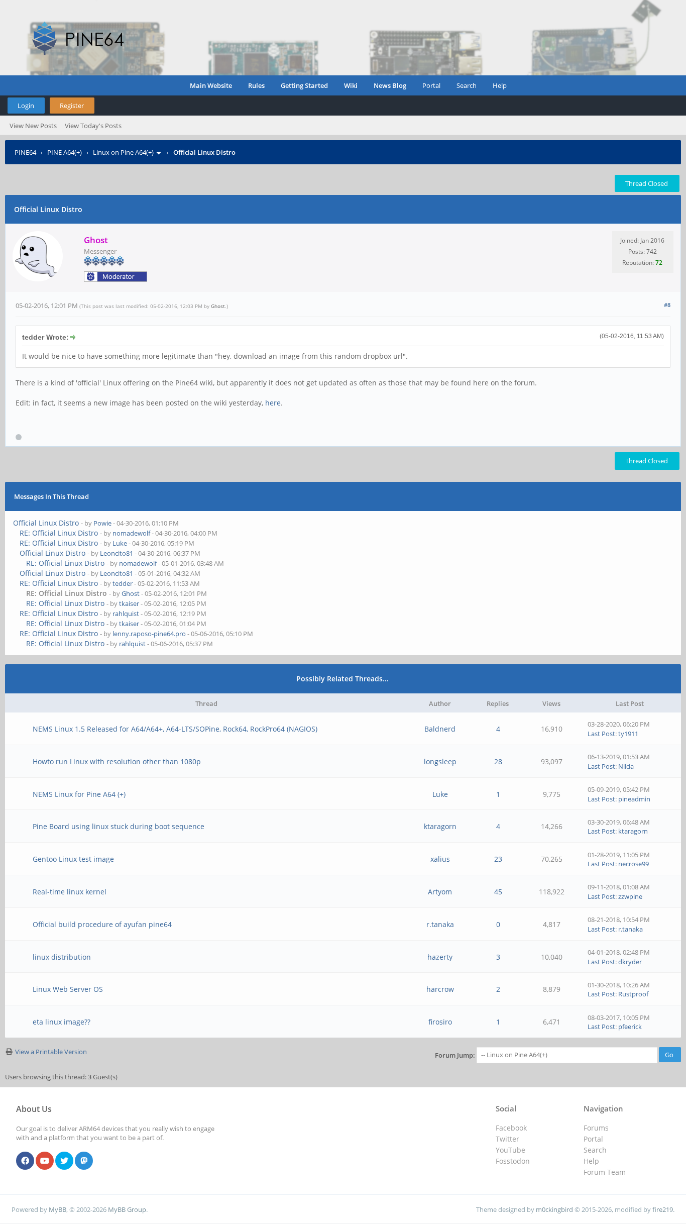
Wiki (351, 85)
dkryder (630, 961)
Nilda (626, 766)
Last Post (601, 733)
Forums (596, 1128)
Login (26, 105)
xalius (440, 859)
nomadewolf (131, 533)
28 (498, 761)
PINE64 (25, 152)
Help (500, 85)
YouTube (510, 1150)
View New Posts (33, 125)
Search (466, 85)
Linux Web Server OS (68, 989)
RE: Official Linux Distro (59, 533)
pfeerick (630, 1026)
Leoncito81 (116, 553)
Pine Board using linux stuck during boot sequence (118, 826)
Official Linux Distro (46, 523)
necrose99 (633, 863)
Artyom (440, 891)
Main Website (211, 85)
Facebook (511, 1128)
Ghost (218, 306)
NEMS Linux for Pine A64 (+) (79, 794)
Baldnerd (439, 729)
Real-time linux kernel (69, 891)
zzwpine (630, 896)
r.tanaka (440, 924)
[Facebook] (25, 1161)
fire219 (662, 1209)
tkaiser (129, 603)
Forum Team (605, 1172)
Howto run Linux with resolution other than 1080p (117, 761)
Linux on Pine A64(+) (123, 152)
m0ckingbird (554, 1209)
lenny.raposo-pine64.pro (149, 633)
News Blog (390, 85)
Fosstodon (513, 1161)
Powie (102, 523)
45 (498, 891)
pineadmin (634, 798)
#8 (667, 305)
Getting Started (304, 85)
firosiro (440, 1022)
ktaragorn (440, 826)
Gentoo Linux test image (73, 859)
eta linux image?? (61, 1022)
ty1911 (628, 733)
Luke (119, 543)
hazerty (439, 957)
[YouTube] (45, 1161)
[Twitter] (64, 1161)
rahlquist (125, 613)
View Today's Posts (93, 125)
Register (72, 105)
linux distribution (62, 957)
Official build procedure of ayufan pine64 (102, 924)
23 (498, 859)
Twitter (507, 1139)
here (273, 402)
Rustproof (633, 993)
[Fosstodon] (84, 1161)
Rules (256, 85)
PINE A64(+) (64, 152)
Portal (431, 85)
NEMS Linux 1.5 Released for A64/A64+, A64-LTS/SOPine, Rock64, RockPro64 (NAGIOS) (175, 729)
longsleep (440, 761)
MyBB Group (127, 1209)
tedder (122, 583)
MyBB (57, 1209)
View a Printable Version (51, 1051)
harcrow (440, 989)
